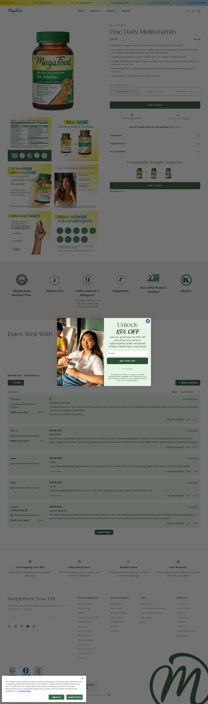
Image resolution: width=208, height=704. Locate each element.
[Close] (82, 678)
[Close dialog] (148, 321)
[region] (44, 689)
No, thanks (127, 368)
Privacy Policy (25, 691)
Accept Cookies (74, 697)
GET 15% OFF (127, 360)
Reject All (56, 697)
